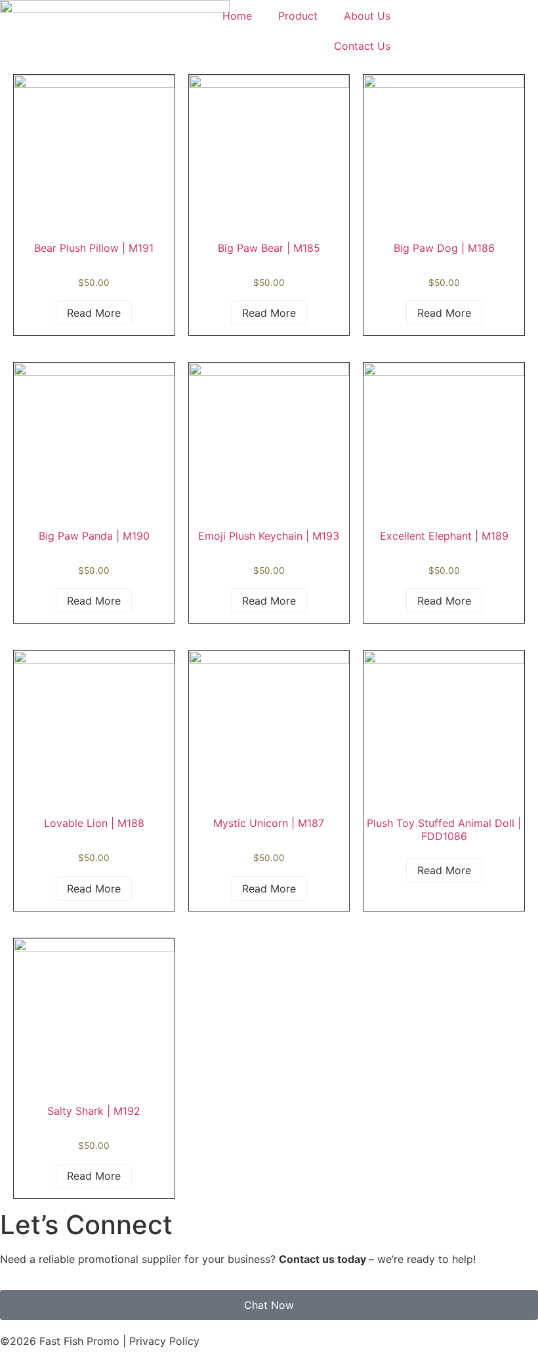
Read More (94, 312)
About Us (367, 15)
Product (298, 15)
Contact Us (362, 45)
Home (237, 15)
